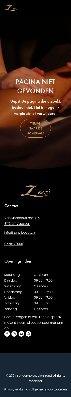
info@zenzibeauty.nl (20, 232)
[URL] (28, 334)
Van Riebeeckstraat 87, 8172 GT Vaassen (22, 221)
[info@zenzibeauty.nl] (21, 334)
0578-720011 (13, 244)
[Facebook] (7, 334)
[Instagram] (14, 334)
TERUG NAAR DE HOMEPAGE (35, 128)
